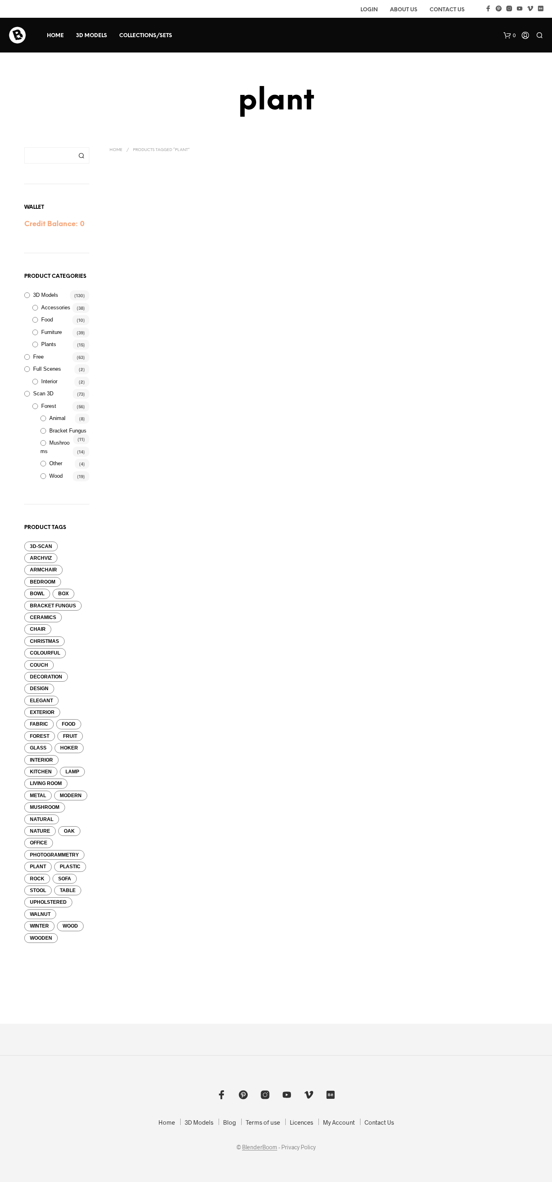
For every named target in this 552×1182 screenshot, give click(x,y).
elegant (41, 700)
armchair (43, 570)
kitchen (41, 772)
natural (41, 819)
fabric (39, 724)
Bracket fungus (67, 431)
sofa (64, 879)
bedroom (42, 582)
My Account (339, 1122)
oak (69, 831)
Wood (56, 476)
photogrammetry (54, 855)
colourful (45, 653)
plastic (70, 866)
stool (38, 890)
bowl (37, 593)
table (68, 890)
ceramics (43, 617)
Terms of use (263, 1122)
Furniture (51, 332)
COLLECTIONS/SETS (145, 35)
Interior (49, 381)
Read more (128, 284)
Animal (57, 418)
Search (81, 155)
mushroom (44, 807)
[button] (510, 35)
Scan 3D (43, 394)
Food (47, 320)
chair (38, 629)
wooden (41, 938)
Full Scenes (47, 369)
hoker (69, 748)
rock (37, 879)
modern (71, 795)
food (69, 724)
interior (41, 760)
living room (46, 783)
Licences (301, 1122)
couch (39, 665)
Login (369, 10)
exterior (42, 712)
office (38, 843)
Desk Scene (122, 274)
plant (38, 866)
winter (39, 926)
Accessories (55, 307)
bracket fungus (53, 606)
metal (38, 795)
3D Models (91, 35)
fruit (70, 736)
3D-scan (41, 546)
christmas (44, 641)
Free (38, 357)
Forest (48, 406)
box (63, 593)
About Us (403, 10)
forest (39, 736)
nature (40, 831)
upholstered (48, 902)
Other (55, 463)
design (39, 688)
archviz (41, 558)
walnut (40, 914)
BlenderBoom (259, 1147)
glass (38, 748)
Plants (48, 344)
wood (70, 926)
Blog (229, 1122)
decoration (46, 677)
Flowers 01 (207, 274)
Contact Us (447, 10)
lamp (72, 772)
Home (55, 35)
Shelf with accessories (302, 274)
